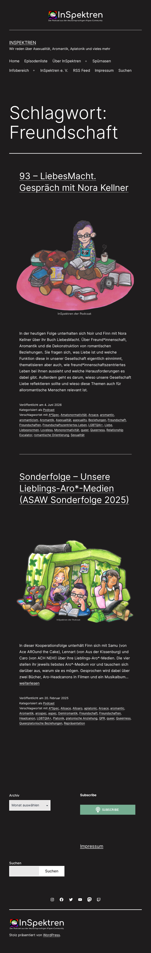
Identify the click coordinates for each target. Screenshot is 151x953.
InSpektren (22, 42)
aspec (52, 713)
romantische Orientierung (51, 435)
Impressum (104, 70)
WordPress (51, 935)
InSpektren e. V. (54, 70)
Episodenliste (36, 61)
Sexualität (78, 435)
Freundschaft (117, 420)
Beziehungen (97, 420)
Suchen (125, 70)
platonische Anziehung (81, 718)
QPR (102, 718)
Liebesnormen (29, 430)
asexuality (80, 420)
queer (85, 430)
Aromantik (47, 420)
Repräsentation (74, 723)
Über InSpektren (66, 61)
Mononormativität (66, 430)
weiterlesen (29, 683)
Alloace (66, 708)
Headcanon (27, 718)
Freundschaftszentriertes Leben (65, 425)
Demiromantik (68, 713)
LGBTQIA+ (95, 425)
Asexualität (63, 420)
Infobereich (19, 70)
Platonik (58, 718)
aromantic (107, 415)
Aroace (93, 415)
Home (14, 61)
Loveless (47, 430)
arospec (41, 713)
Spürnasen (101, 61)
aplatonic (90, 708)
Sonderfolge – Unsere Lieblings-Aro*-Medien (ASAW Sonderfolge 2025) (74, 488)
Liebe (108, 425)
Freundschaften (30, 425)
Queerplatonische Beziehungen (40, 723)
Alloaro (77, 708)
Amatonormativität (74, 415)
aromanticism (28, 420)
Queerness (97, 430)
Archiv (14, 795)
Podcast (49, 410)
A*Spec (54, 415)
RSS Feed (81, 70)
